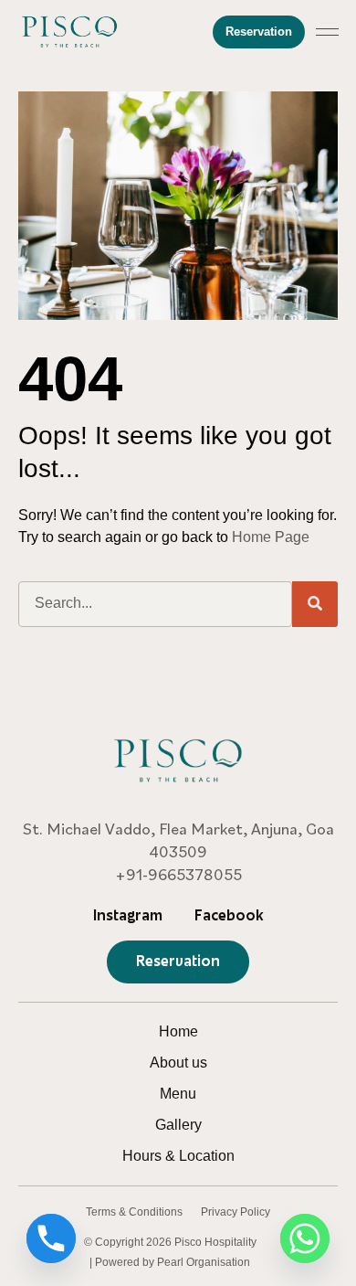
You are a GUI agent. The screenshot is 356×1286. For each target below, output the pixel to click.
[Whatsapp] (305, 1238)
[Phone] (51, 1238)
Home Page (270, 537)
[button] (327, 32)
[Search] (315, 604)
